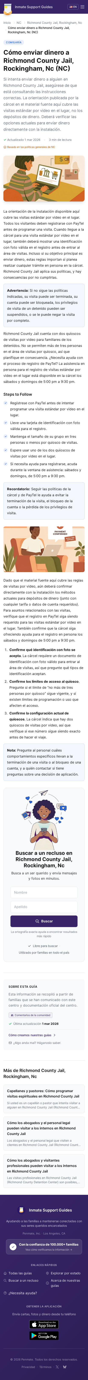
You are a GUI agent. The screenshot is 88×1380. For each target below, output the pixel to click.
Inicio (7, 22)
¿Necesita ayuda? (23, 1293)
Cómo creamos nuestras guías (30, 1035)
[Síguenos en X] (57, 1366)
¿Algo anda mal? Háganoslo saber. (37, 1043)
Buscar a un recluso (23, 1280)
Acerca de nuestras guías (65, 1283)
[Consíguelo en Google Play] (43, 1335)
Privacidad (28, 1367)
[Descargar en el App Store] (44, 1324)
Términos (45, 1367)
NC (19, 22)
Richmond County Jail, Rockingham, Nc (54, 22)
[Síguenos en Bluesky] (64, 1367)
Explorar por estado (66, 1273)
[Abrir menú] (82, 7)
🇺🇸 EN (73, 6)
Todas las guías (20, 1273)
